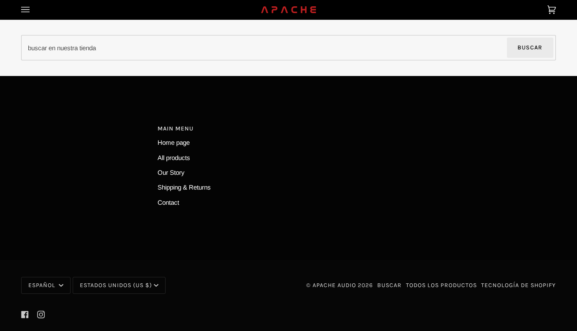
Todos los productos (441, 285)
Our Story (171, 172)
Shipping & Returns (184, 187)
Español (42, 285)
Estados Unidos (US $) (116, 285)
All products (174, 157)
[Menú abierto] (33, 9)
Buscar (529, 47)
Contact (168, 202)
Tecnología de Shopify (518, 285)
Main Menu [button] (175, 128)
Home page (174, 142)
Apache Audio (334, 285)
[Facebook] (25, 314)
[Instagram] (41, 314)
